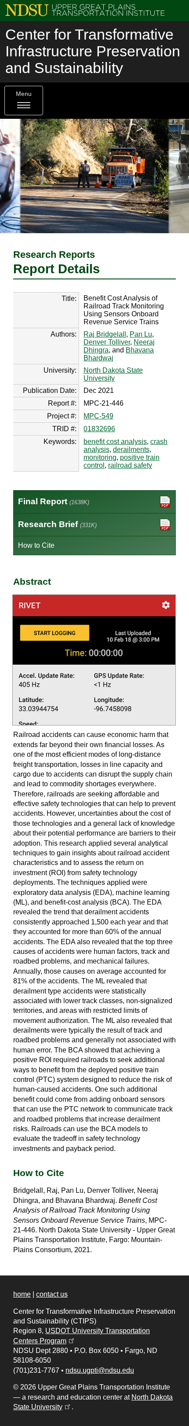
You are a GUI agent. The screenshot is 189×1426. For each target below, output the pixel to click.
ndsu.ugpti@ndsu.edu (99, 1370)
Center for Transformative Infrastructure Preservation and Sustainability (92, 51)
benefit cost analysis (115, 441)
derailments (131, 449)
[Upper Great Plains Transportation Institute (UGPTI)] (85, 9)
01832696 (99, 429)
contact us (52, 1294)
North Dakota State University (113, 374)
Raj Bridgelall (105, 334)
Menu (24, 94)
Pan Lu (141, 334)
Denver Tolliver (107, 342)
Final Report (53, 501)
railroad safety (130, 465)
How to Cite (36, 545)
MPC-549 (98, 416)
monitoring (100, 457)
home (22, 1294)
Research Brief (57, 524)
